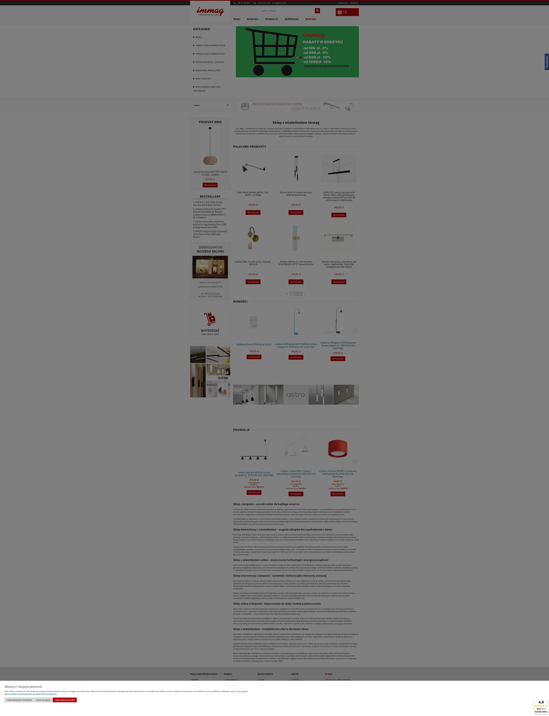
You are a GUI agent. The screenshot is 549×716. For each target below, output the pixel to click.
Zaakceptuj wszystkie (65, 700)
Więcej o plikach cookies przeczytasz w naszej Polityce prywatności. (31, 694)
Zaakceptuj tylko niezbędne (19, 700)
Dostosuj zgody (43, 700)
